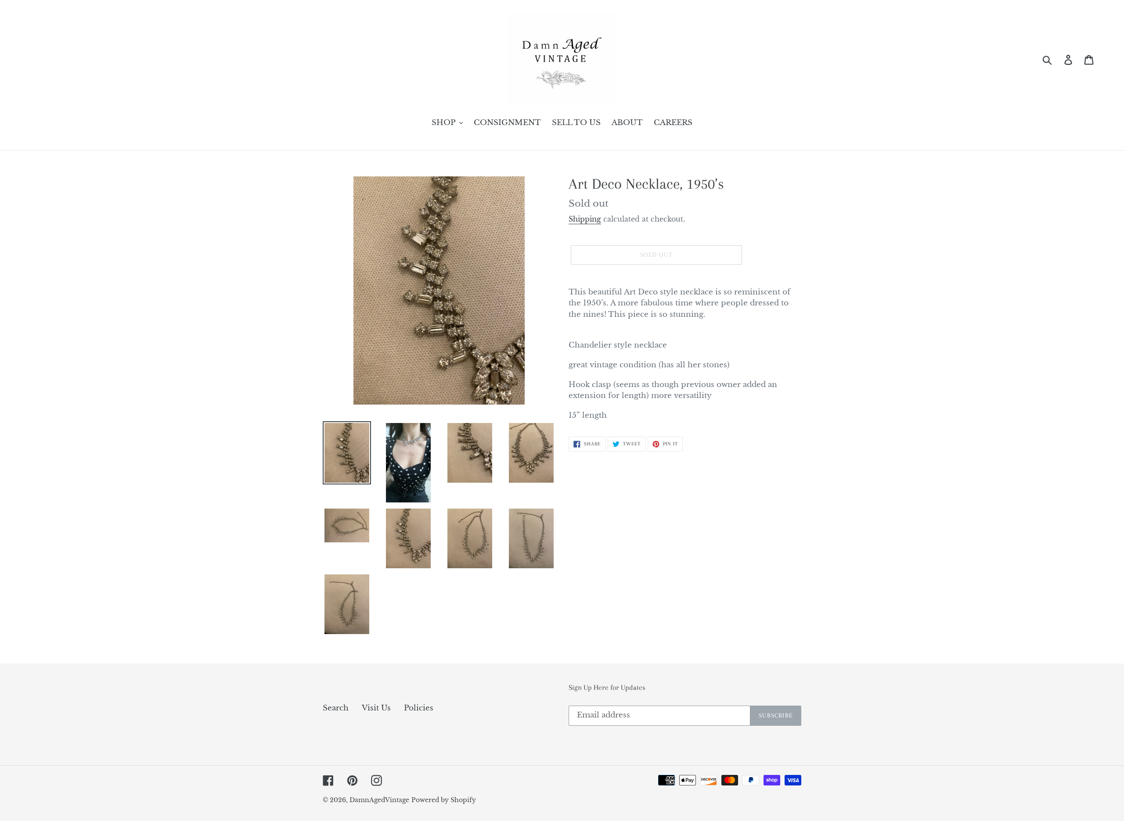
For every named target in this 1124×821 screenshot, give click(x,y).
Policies (418, 708)
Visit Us (376, 708)
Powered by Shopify (443, 800)
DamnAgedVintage (379, 800)
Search (336, 708)
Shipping (585, 219)
